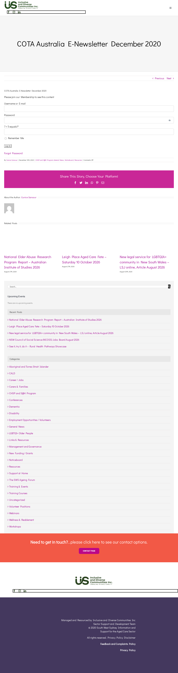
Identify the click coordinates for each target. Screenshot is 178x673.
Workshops (15, 526)
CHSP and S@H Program (44, 160)
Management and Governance (25, 446)
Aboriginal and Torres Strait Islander (29, 366)
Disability (14, 413)
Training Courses (18, 493)
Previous (159, 78)
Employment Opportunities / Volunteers (30, 420)
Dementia (14, 406)
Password (9, 115)
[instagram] (14, 12)
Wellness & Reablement (21, 519)
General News (59, 160)
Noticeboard (69, 160)
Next (169, 78)
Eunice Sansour (12, 160)
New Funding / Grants (21, 453)
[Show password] (170, 120)
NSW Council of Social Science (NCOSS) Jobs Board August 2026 (44, 339)
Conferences (16, 400)
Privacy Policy (127, 650)
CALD (12, 373)
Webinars (14, 513)
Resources (78, 160)
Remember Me (15, 138)
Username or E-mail (15, 103)
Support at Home (18, 473)
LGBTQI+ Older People (21, 433)
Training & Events (18, 486)
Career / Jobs (16, 380)
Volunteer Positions (19, 506)
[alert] (89, 303)
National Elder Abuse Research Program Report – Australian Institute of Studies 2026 (27, 261)
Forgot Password (13, 153)
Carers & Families (18, 386)
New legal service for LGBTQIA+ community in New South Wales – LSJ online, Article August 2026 (144, 261)
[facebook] (8, 12)
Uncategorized (17, 499)
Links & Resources (19, 440)
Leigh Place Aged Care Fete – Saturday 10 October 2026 (39, 326)
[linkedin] (19, 12)
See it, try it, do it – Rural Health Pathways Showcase (37, 346)
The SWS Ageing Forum (22, 480)
